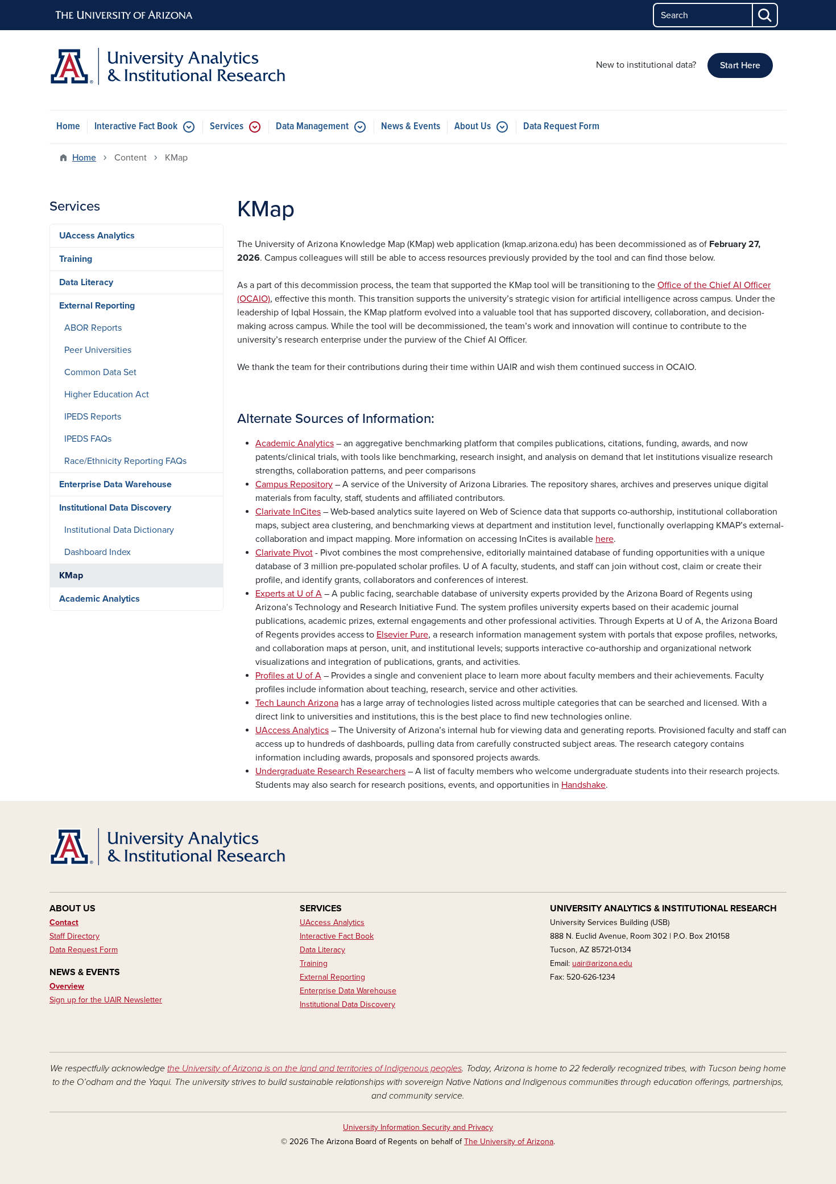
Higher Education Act (106, 394)
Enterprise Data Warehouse (115, 484)
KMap (71, 575)
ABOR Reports (93, 328)
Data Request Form (561, 126)
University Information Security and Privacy (418, 1127)
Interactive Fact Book (135, 126)
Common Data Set (100, 372)
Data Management (312, 126)
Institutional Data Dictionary (119, 530)
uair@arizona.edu (602, 963)
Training (75, 259)
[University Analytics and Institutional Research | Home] (167, 66)
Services (226, 126)
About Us (472, 126)
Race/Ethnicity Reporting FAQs (125, 461)
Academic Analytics (99, 599)
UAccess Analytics (97, 235)
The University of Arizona (508, 1141)
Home (68, 126)
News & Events (410, 126)
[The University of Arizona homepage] (124, 15)
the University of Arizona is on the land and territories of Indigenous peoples (314, 1068)
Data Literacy (86, 282)
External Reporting (97, 305)
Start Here (740, 65)
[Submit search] (765, 15)
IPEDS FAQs (87, 439)
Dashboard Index (97, 552)
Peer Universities (97, 350)
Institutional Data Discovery (115, 507)
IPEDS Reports (92, 416)
